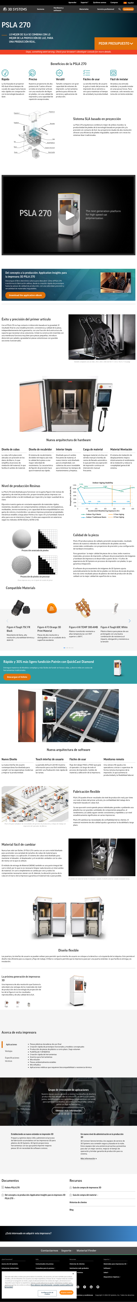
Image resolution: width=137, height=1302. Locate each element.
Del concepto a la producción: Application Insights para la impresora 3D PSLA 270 (35, 1197)
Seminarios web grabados (79, 1268)
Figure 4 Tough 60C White (114, 627)
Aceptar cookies (66, 1292)
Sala (37, 1259)
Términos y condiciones (84, 1295)
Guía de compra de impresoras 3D (87, 1188)
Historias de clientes (78, 1202)
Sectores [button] (40, 9)
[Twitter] (78, 1287)
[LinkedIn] (91, 1287)
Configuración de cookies (47, 1293)
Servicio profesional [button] (105, 9)
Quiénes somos (99, 2)
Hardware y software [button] (58, 9)
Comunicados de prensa (44, 1264)
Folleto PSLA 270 (12, 1188)
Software (107, 1268)
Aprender (72, 2)
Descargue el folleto (17, 677)
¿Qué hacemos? (7, 1259)
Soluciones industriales (10, 1268)
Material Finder (86, 1250)
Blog (72, 1210)
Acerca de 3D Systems (10, 1264)
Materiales (84, 9)
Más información (88, 1158)
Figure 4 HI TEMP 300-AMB (83, 627)
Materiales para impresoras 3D (115, 1264)
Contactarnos (49, 1250)
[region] (39, 1285)
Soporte (84, 2)
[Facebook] (84, 1287)
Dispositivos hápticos (111, 1277)
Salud (106, 1272)
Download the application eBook (25, 295)
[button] (129, 621)
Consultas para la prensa (45, 1268)
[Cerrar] (73, 1273)
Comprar (114, 2)
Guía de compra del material (85, 1195)
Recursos (73, 1259)
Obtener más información (69, 1110)
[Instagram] (98, 1287)
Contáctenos (128, 9)
